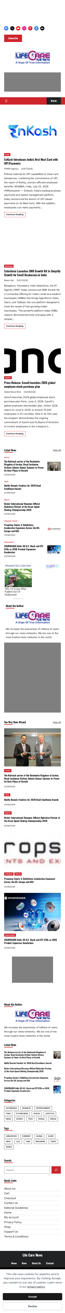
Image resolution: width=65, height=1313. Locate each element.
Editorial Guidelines (16, 1207)
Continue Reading (14, 214)
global (39, 1136)
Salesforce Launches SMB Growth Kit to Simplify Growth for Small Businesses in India (32, 273)
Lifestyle (7, 521)
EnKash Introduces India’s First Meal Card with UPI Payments (31, 161)
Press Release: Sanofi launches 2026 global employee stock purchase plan (29, 384)
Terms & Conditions (16, 1236)
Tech (6, 482)
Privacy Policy (13, 1222)
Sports (7, 500)
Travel (6, 457)
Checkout (10, 1198)
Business (8, 266)
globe (50, 1136)
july (18, 1141)
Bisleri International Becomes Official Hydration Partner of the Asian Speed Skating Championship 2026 (22, 507)
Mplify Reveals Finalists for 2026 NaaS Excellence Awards (22, 487)
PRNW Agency (11, 168)
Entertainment (43, 1108)
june (28, 1141)
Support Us (11, 1231)
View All (57, 450)
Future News (22, 1113)
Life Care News (33, 1255)
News (8, 1119)
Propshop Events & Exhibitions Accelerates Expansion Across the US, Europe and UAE (22, 528)
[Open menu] (6, 101)
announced (11, 1136)
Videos (53, 1119)
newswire (40, 1141)
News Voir (9, 280)
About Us (9, 1188)
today (53, 1141)
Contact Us (11, 1203)
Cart (6, 1193)
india (8, 1141)
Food (7, 154)
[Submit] (56, 1170)
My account (11, 1217)
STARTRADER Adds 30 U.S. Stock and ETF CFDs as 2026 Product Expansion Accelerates (23, 549)
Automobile (9, 542)
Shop (7, 1227)
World (9, 1147)
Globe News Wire (12, 392)
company (26, 1136)
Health (8, 378)
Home (7, 1212)
